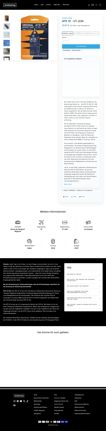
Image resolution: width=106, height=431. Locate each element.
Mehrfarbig (83, 33)
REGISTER (66, 4)
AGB (76, 401)
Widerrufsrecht (79, 407)
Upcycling (37, 404)
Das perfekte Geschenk (41, 398)
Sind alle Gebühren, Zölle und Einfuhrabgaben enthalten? (77, 292)
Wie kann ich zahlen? (74, 274)
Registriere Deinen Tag (61, 401)
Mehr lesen (68, 184)
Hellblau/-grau (67, 33)
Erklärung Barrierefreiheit (82, 413)
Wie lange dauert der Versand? (78, 286)
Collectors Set (94, 33)
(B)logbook (37, 413)
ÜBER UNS (57, 4)
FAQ (55, 395)
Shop (35, 395)
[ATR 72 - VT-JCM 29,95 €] (81, 71)
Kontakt (56, 413)
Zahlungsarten (58, 410)
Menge (64, 37)
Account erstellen (59, 398)
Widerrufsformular (80, 410)
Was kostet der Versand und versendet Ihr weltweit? (81, 280)
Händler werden (59, 407)
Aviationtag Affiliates (40, 407)
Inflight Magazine (39, 410)
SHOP (36, 4)
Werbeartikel (37, 401)
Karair (15, 300)
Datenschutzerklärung (82, 404)
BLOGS (48, 4)
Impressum (78, 398)
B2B (42, 4)
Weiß (76, 33)
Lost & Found (58, 404)
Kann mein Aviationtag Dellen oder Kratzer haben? (79, 298)
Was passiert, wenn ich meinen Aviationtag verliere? (82, 305)
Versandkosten (85, 25)
